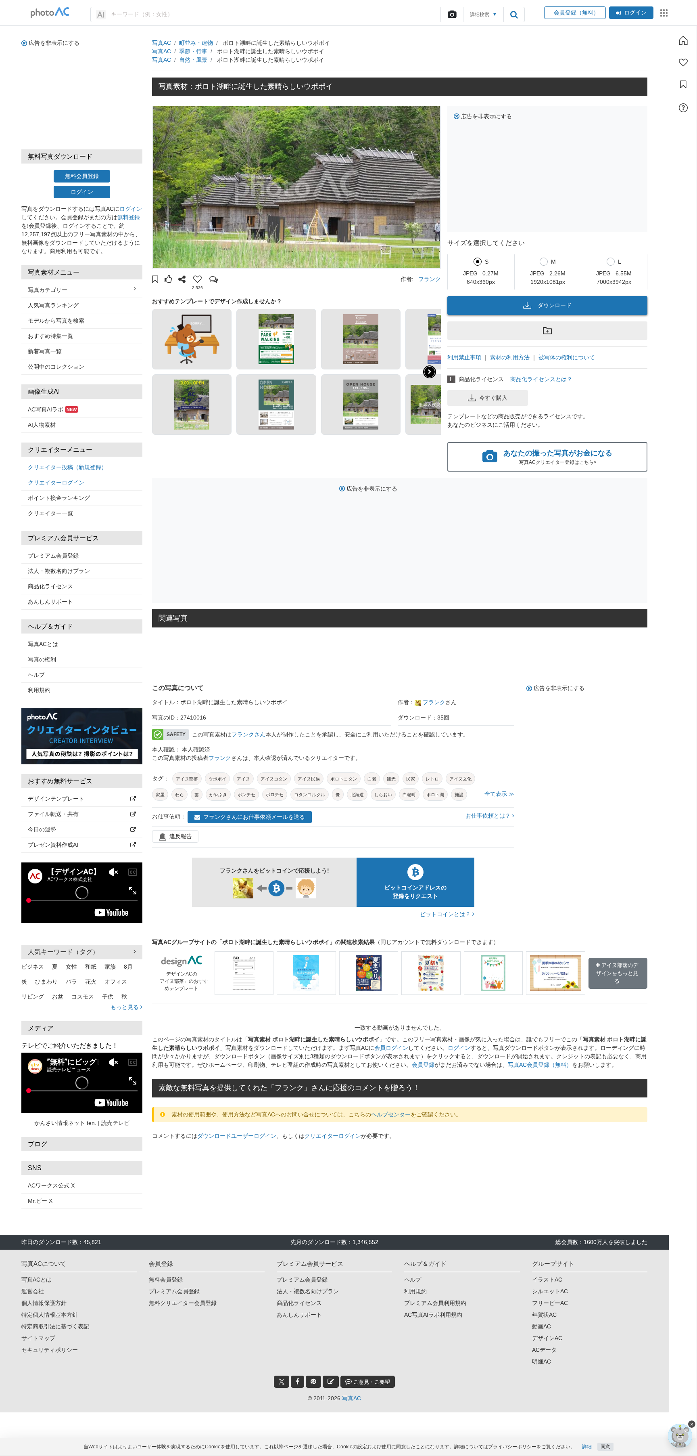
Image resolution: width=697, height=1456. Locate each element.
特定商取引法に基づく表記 (55, 1326)
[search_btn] (513, 14)
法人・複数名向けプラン (59, 571)
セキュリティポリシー (49, 1350)
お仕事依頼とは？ (488, 815)
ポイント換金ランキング (59, 498)
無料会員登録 (82, 176)
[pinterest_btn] (313, 1382)
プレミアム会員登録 (53, 555)
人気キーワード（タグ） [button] (63, 951)
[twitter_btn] (281, 1382)
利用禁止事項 (464, 357)
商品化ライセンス (50, 586)
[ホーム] (683, 40)
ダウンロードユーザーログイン (236, 1136)
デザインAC (547, 1338)
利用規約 (39, 690)
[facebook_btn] (297, 1382)
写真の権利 (42, 659)
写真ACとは (43, 644)
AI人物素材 (42, 425)
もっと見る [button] (125, 1007)
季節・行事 (193, 51)
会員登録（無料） (575, 12)
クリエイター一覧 (50, 513)
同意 (605, 1447)
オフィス (115, 981)
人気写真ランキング (53, 305)
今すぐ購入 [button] (493, 397)
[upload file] (451, 14)
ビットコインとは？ (446, 914)
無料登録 (128, 217)
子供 (107, 996)
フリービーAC (550, 1303)
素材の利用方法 (510, 357)
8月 (128, 966)
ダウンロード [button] (555, 305)
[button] (155, 280)
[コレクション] (683, 84)
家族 (110, 966)
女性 (71, 966)
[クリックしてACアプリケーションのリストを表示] (664, 13)
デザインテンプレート (56, 798)
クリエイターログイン (56, 482)
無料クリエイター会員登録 (183, 1303)
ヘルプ (36, 674)
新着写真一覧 (45, 351)
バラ (71, 981)
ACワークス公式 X (51, 1185)
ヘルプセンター (391, 1114)
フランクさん (248, 734)
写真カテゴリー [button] (47, 290)
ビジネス (32, 966)
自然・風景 (193, 60)
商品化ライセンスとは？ (541, 379)
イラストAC (547, 1279)
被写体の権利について (566, 357)
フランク (429, 279)
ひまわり (46, 981)
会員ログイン (391, 1048)
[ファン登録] (683, 62)
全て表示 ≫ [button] (499, 794)
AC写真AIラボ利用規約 (433, 1314)
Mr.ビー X (40, 1201)
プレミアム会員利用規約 (435, 1303)
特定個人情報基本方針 (49, 1314)
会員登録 (423, 1065)
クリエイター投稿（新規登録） (67, 467)
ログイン (635, 12)
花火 (90, 981)
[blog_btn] (331, 1382)
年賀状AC (544, 1314)
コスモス (82, 996)
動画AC (541, 1326)
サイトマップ (38, 1338)
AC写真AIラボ (52, 409)
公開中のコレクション (56, 366)
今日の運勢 (42, 829)
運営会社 (32, 1291)
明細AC (541, 1361)
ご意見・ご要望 (371, 1382)
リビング (32, 996)
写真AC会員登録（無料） (540, 1065)
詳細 (587, 1447)
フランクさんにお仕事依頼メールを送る (254, 817)
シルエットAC (550, 1291)
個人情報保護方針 (44, 1303)
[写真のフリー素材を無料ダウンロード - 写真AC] (50, 12)
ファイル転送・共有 (53, 814)
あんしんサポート (50, 601)
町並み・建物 (196, 43)
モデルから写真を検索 (56, 320)
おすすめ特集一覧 (50, 336)
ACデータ (544, 1350)
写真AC (161, 43)
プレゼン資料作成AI (53, 844)
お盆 (57, 996)
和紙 (90, 966)
